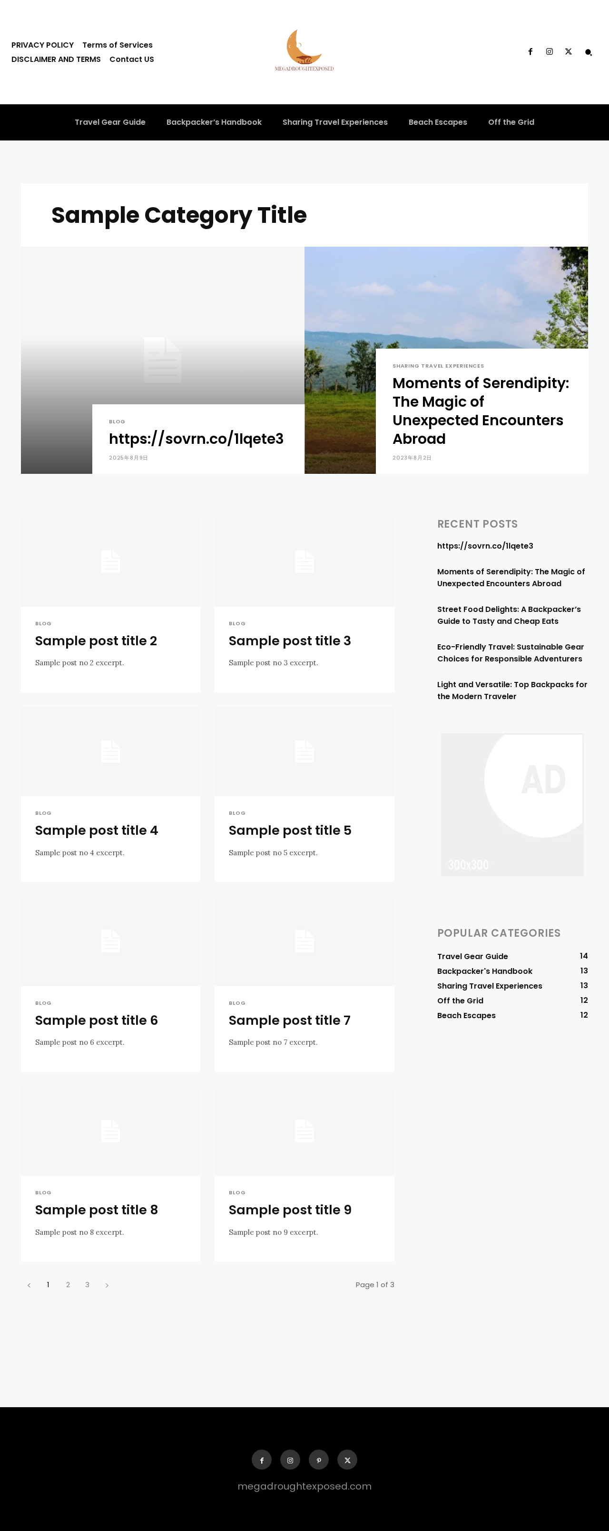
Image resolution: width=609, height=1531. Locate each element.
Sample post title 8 (96, 1210)
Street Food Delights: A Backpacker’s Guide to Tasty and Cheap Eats (509, 615)
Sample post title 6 (96, 1020)
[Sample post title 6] (110, 941)
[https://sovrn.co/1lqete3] (162, 360)
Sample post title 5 (290, 830)
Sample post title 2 (96, 641)
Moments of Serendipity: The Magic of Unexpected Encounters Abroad (511, 577)
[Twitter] (568, 52)
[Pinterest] (319, 1460)
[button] (589, 52)
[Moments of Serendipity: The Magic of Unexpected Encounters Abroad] (446, 360)
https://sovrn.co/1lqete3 (485, 545)
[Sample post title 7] (304, 941)
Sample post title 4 (96, 830)
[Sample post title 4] (110, 752)
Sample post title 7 (290, 1020)
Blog (117, 422)
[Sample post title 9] (304, 1131)
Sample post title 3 (290, 641)
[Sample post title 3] (304, 562)
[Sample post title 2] (110, 562)
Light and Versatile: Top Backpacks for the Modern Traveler (512, 690)
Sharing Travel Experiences (438, 366)
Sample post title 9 (290, 1210)
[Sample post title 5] (304, 752)
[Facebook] (530, 52)
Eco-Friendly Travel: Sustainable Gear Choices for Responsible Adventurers (510, 652)
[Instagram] (549, 52)
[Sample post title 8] (110, 1131)
